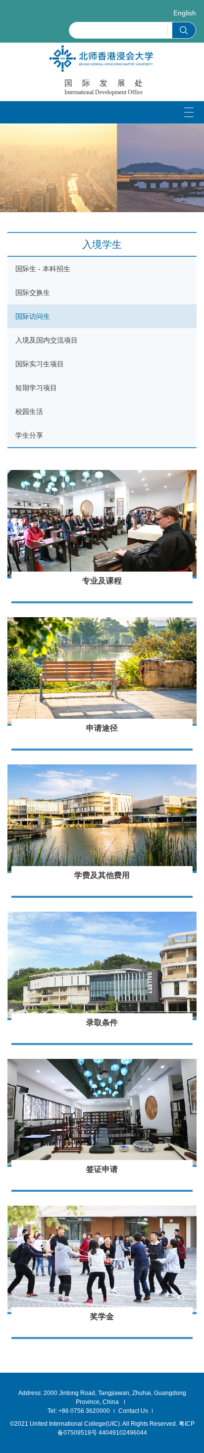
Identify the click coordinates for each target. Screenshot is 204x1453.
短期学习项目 (36, 388)
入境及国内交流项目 (46, 340)
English (184, 13)
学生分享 (29, 435)
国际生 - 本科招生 (42, 269)
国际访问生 (32, 316)
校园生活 (29, 411)
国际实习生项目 (39, 364)
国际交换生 (32, 292)
